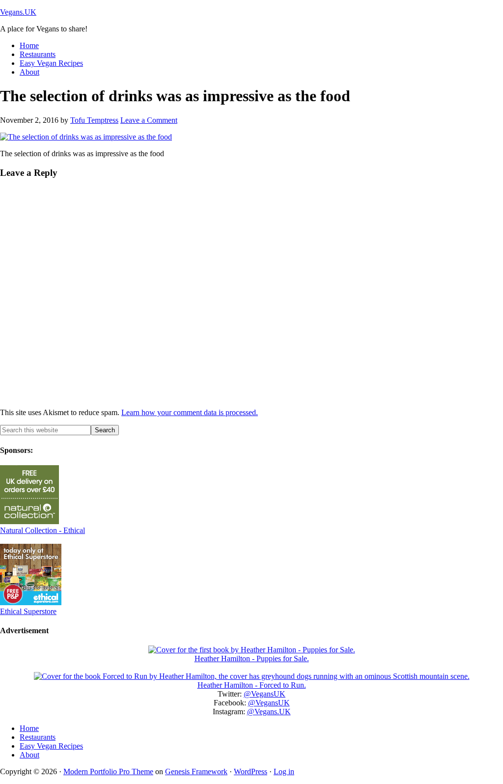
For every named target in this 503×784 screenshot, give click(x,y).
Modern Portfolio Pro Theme (108, 771)
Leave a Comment (148, 120)
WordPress (250, 771)
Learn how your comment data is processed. (189, 412)
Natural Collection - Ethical (42, 530)
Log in (284, 771)
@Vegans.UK (269, 711)
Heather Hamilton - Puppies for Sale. (252, 658)
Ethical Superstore (28, 611)
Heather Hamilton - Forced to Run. (251, 685)
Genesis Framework (196, 771)
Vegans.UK (18, 12)
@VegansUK (264, 694)
